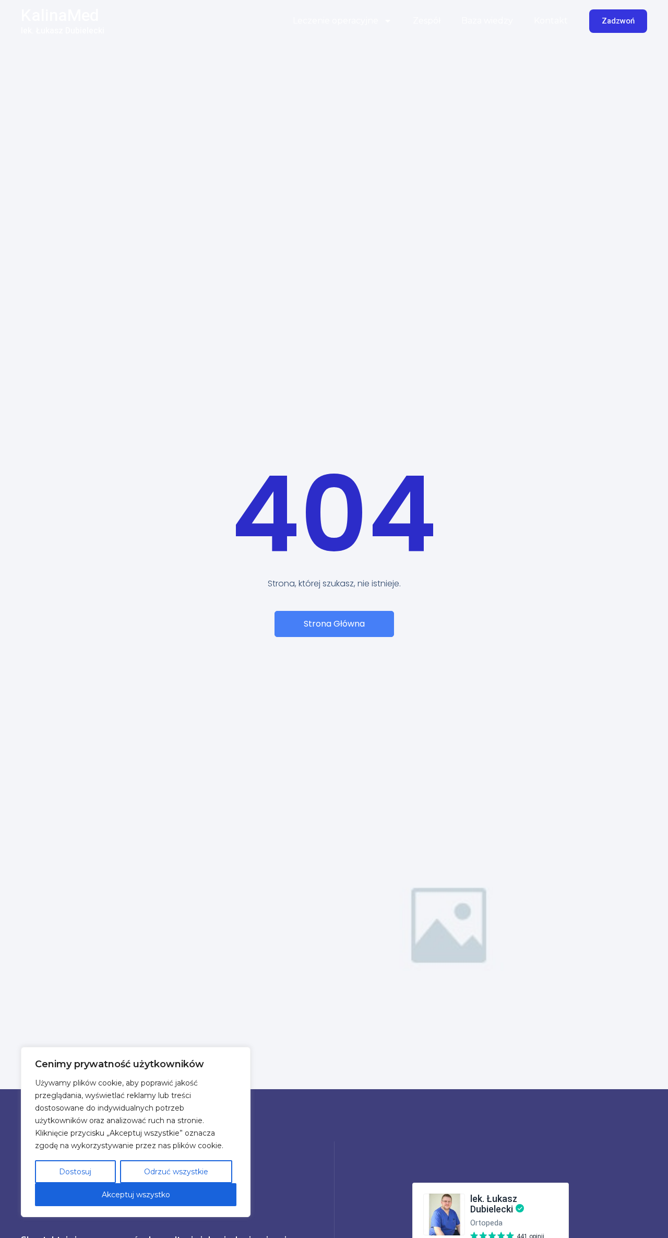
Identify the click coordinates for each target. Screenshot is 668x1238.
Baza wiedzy (487, 21)
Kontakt (551, 21)
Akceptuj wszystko (136, 1194)
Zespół (426, 21)
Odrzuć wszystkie (176, 1171)
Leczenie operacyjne (335, 21)
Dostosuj (75, 1171)
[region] (135, 1132)
